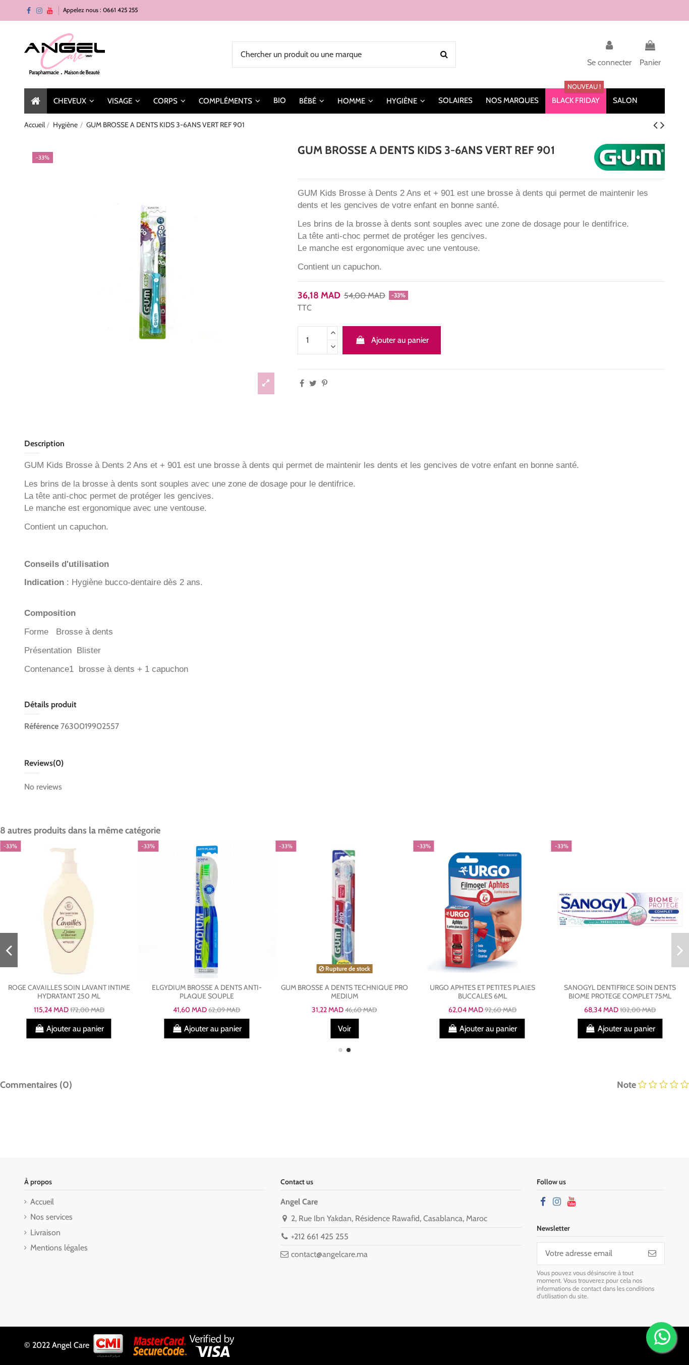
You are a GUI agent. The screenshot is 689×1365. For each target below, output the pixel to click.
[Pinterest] (324, 383)
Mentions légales (59, 1247)
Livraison (45, 1232)
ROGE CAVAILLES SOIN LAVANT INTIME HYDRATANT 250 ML (69, 992)
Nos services (51, 1217)
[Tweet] (313, 383)
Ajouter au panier (400, 340)
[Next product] (662, 125)
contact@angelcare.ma (329, 1254)
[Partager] (302, 383)
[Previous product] (656, 125)
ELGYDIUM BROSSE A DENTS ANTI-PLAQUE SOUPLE (207, 992)
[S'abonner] (652, 1254)
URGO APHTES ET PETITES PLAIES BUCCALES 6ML (482, 992)
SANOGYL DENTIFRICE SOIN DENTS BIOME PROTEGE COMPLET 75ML (620, 992)
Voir (344, 1028)
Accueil (42, 1201)
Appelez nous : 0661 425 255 (100, 10)
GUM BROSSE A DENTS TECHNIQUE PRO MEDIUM (344, 992)
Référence (41, 726)
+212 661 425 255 (320, 1236)
